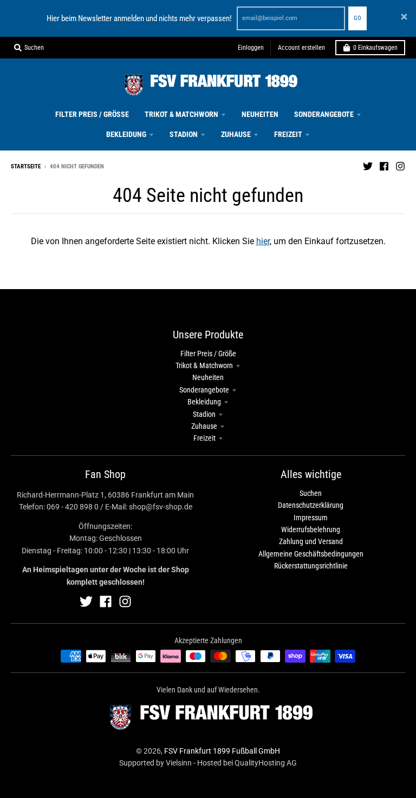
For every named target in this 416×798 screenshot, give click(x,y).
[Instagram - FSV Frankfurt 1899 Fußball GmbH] (400, 166)
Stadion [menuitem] (184, 134)
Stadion (204, 414)
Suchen (311, 493)
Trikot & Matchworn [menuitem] (181, 114)
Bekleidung (204, 401)
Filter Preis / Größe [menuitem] (92, 114)
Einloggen (251, 47)
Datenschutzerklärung (310, 505)
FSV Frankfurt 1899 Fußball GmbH (222, 751)
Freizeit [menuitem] (288, 134)
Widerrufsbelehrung (310, 529)
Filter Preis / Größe (208, 353)
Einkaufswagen (375, 47)
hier (263, 241)
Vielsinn (179, 762)
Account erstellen (301, 47)
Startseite (26, 166)
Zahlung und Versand (311, 541)
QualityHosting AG (266, 762)
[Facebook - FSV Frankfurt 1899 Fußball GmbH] (384, 166)
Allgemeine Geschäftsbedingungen (310, 554)
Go (357, 18)
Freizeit (204, 438)
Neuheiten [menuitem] (260, 114)
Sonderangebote (204, 389)
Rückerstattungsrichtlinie (311, 565)
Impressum (311, 517)
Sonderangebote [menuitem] (324, 114)
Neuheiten (208, 377)
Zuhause (204, 426)
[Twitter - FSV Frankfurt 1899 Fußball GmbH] (368, 166)
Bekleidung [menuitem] (126, 134)
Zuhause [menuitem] (236, 134)
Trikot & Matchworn (204, 365)
